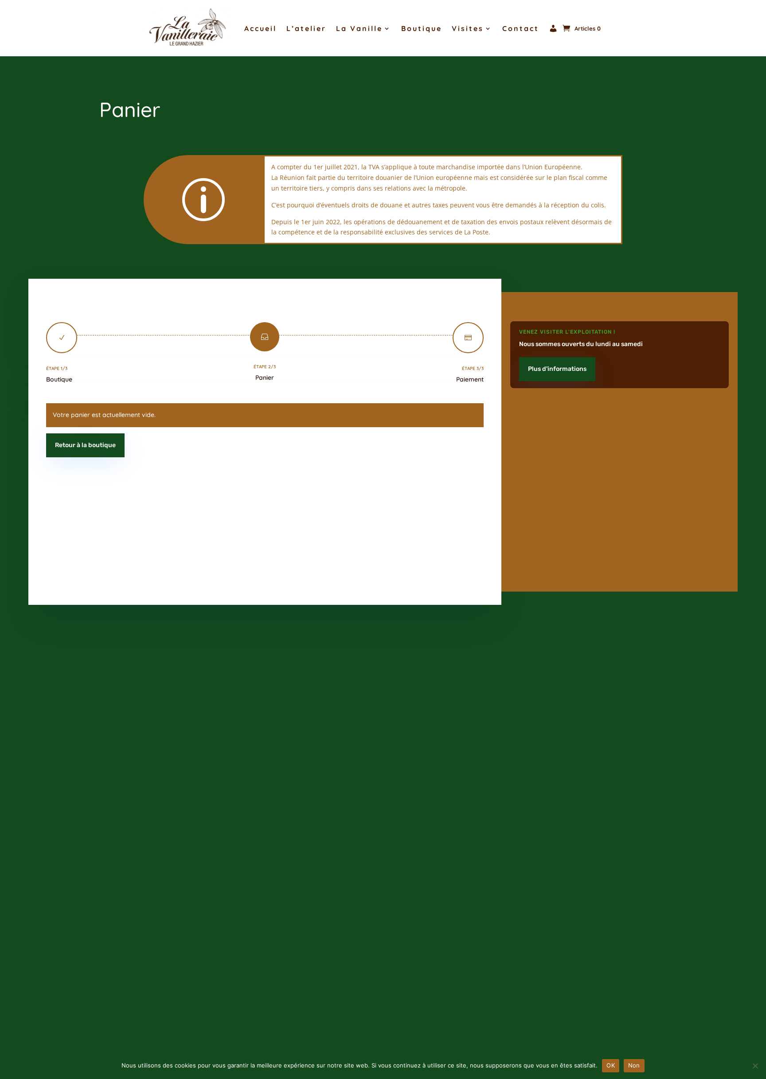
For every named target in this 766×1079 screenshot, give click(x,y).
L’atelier (306, 28)
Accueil (260, 28)
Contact (520, 28)
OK (610, 1065)
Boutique (421, 28)
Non (634, 1065)
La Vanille (359, 28)
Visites (468, 28)
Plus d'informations (557, 369)
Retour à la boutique (85, 445)
